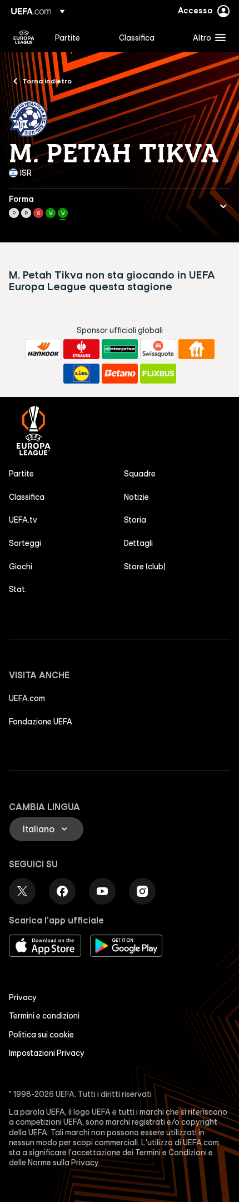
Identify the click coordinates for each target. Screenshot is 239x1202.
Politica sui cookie (41, 1034)
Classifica (26, 497)
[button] (207, 37)
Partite (21, 473)
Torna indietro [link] (47, 81)
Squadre (140, 473)
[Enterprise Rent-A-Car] (120, 349)
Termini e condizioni (44, 1015)
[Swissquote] (158, 349)
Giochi (20, 566)
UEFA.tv (23, 519)
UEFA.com (27, 698)
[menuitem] (77, 37)
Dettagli (138, 543)
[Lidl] (81, 374)
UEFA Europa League (24, 37)
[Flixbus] (158, 374)
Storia (135, 519)
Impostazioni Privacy (46, 1053)
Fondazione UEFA (40, 721)
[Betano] (120, 374)
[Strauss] (81, 349)
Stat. (18, 589)
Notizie (136, 497)
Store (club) (145, 566)
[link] (67, 37)
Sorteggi (25, 543)
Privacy (23, 997)
